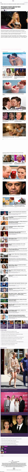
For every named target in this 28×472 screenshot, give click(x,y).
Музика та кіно (17, 261)
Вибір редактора (4, 347)
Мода (1, 9)
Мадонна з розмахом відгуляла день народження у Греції (17, 212)
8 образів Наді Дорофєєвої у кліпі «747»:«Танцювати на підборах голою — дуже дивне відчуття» (3, 326)
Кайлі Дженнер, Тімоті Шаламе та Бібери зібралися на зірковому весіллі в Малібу (18, 222)
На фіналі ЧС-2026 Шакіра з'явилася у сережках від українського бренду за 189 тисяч (11, 326)
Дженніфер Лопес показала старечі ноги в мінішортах (9, 389)
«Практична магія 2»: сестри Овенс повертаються (17, 258)
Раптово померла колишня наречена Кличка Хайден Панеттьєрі (18, 275)
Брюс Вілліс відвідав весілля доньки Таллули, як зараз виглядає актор (18, 304)
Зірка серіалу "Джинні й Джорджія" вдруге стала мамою (17, 270)
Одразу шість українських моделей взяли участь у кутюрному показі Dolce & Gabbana (18, 326)
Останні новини (4, 330)
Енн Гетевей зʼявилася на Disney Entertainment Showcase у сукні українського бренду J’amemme (17, 315)
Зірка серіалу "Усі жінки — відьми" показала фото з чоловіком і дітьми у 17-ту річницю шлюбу (18, 294)
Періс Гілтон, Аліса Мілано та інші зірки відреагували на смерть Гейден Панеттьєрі (18, 249)
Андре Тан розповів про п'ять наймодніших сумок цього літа (25, 325)
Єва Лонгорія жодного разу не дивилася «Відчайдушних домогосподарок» (16, 446)
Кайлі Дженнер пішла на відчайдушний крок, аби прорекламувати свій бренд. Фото (17, 232)
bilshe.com (13, 461)
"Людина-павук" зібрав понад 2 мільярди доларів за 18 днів (18, 254)
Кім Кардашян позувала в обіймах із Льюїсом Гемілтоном (16, 227)
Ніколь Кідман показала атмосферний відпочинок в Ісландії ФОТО (18, 217)
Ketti (12, 214)
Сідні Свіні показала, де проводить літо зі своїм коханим (17, 244)
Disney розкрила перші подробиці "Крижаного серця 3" (18, 283)
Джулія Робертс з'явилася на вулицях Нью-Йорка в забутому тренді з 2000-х (17, 265)
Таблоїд (17, 214)
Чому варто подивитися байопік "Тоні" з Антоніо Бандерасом (17, 289)
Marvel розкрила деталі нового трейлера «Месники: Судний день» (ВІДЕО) (18, 300)
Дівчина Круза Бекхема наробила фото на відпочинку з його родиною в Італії (18, 238)
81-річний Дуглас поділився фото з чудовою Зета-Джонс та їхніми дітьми (17, 310)
